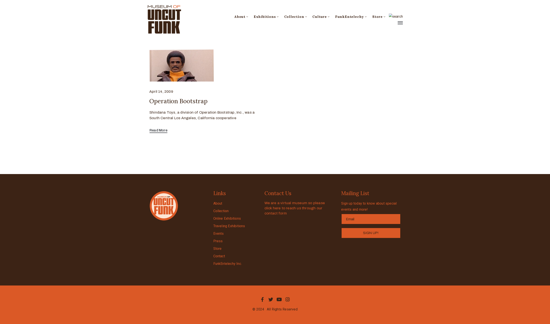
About (239, 16)
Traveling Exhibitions (229, 226)
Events (218, 233)
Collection (294, 16)
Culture (319, 16)
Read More (158, 130)
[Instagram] (288, 299)
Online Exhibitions (227, 218)
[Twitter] (271, 299)
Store (377, 16)
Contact (219, 256)
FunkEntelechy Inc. (227, 264)
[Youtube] (279, 299)
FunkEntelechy (349, 16)
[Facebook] (262, 299)
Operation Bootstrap (178, 101)
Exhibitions (265, 16)
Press (218, 241)
